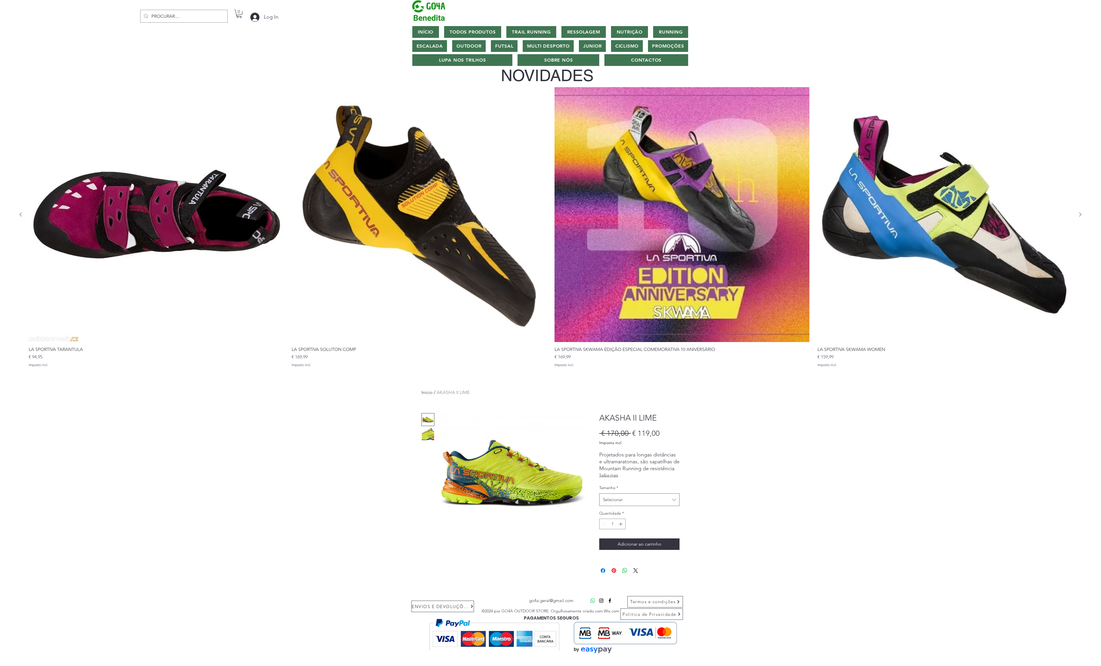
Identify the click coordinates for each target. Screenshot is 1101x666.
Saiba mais (608, 475)
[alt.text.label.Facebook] (610, 600)
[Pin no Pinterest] (613, 570)
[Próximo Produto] (1080, 214)
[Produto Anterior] (20, 214)
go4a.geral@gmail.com (551, 600)
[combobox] (639, 499)
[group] (550, 227)
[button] (239, 14)
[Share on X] (635, 570)
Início (427, 392)
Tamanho (608, 487)
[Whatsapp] (593, 600)
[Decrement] (603, 524)
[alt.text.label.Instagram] (601, 600)
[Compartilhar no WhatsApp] (624, 570)
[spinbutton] (612, 524)
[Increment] (621, 524)
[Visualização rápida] (156, 214)
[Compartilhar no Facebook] (603, 570)
